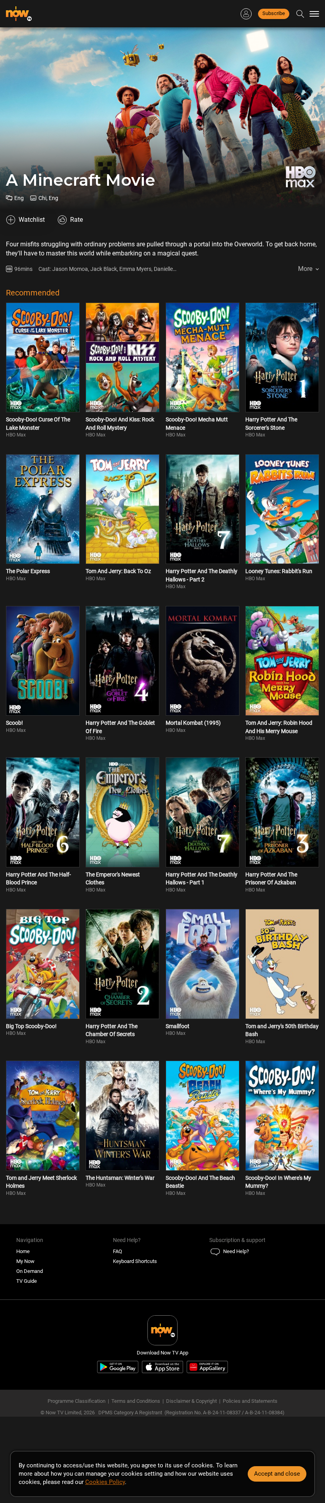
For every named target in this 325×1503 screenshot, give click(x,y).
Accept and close (277, 1473)
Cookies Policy (105, 1482)
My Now (25, 1261)
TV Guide (26, 1281)
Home (23, 1251)
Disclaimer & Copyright (191, 1401)
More (305, 268)
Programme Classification (76, 1401)
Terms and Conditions (135, 1401)
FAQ (117, 1251)
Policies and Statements (250, 1401)
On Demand (29, 1271)
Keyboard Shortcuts (135, 1261)
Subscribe (273, 13)
